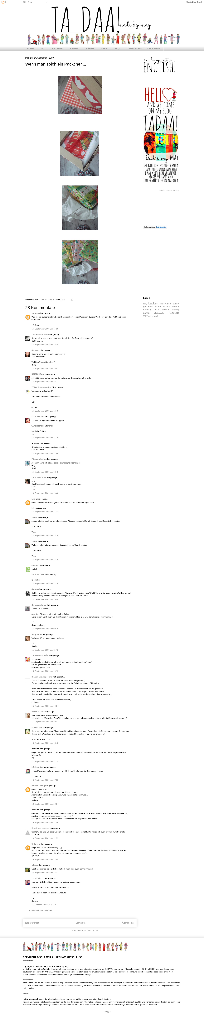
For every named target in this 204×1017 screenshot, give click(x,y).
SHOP (104, 48)
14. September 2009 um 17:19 (45, 437)
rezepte (174, 312)
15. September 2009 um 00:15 (45, 629)
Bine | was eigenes (40, 828)
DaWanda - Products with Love (169, 190)
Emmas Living (38, 785)
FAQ (117, 48)
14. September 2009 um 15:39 (45, 344)
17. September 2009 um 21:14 (45, 761)
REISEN (74, 48)
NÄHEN (90, 48)
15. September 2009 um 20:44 (45, 722)
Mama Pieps (37, 712)
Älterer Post (128, 923)
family (175, 303)
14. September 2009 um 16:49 (45, 411)
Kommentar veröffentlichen (40, 910)
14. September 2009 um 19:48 (45, 493)
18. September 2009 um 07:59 (45, 780)
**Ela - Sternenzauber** (42, 387)
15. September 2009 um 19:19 (45, 671)
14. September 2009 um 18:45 (45, 472)
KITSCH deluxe (39, 416)
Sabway (35, 589)
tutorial (155, 316)
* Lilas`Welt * (37, 878)
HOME (30, 48)
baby (145, 304)
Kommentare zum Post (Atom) (85, 930)
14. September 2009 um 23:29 (45, 583)
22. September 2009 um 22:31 (45, 872)
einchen (35, 565)
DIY (43, 48)
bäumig (35, 865)
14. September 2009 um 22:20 (45, 559)
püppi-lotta (37, 634)
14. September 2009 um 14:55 (45, 329)
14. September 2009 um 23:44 (45, 599)
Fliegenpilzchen (39, 459)
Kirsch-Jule (37, 727)
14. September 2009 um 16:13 (45, 381)
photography (159, 313)
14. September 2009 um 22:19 (45, 535)
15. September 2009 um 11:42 (45, 650)
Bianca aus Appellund (42, 677)
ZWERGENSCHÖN (40, 655)
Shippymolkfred (39, 605)
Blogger (107, 1011)
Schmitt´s (36, 350)
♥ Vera (34, 517)
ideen (158, 306)
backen (153, 303)
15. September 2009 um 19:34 (45, 706)
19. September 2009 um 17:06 (45, 822)
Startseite (80, 923)
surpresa (36, 313)
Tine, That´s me (39, 477)
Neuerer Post (32, 923)
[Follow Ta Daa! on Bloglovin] (155, 228)
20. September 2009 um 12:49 (45, 859)
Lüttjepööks (37, 767)
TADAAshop (147, 316)
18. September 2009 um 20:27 (45, 804)
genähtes (148, 306)
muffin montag (162, 309)
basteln (163, 304)
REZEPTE (57, 48)
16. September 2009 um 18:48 (45, 743)
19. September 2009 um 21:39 (45, 838)
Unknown (36, 844)
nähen (146, 313)
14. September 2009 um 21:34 (45, 512)
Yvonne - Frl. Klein (40, 334)
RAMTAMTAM (38, 374)
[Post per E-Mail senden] (72, 300)
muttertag (175, 310)
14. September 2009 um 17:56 (45, 453)
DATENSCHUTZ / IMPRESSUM (143, 48)
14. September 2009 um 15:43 (45, 368)
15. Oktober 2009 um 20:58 (44, 905)
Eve (33, 499)
